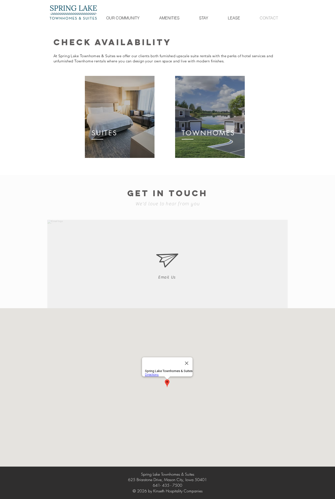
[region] (120, 117)
